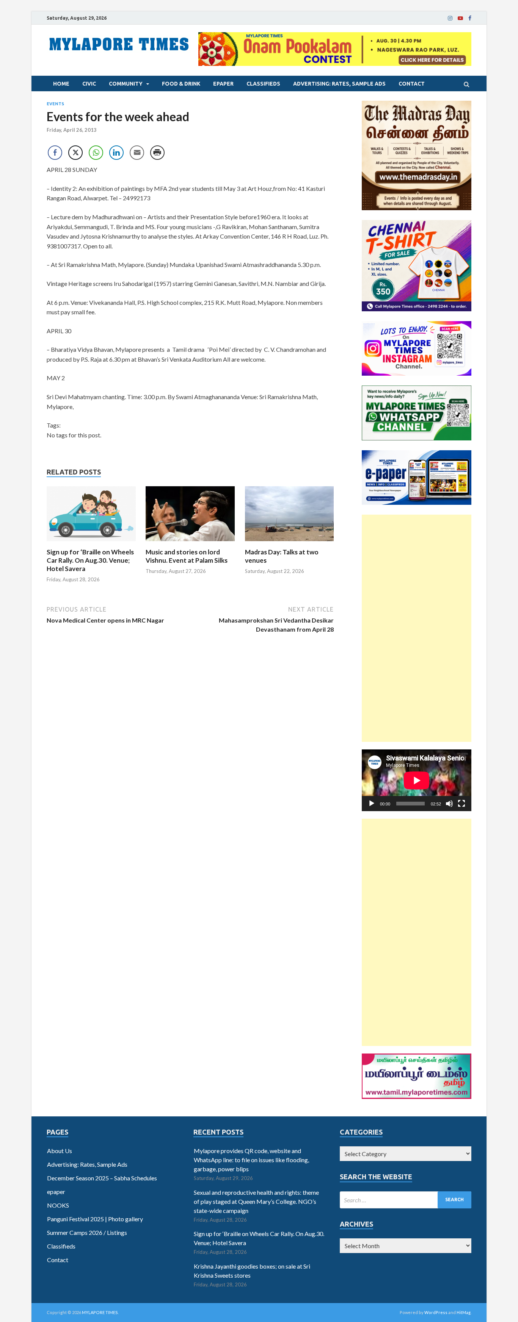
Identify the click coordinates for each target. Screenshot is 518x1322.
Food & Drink (181, 84)
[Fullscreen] (461, 803)
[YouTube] (460, 18)
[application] (416, 780)
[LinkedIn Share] (116, 152)
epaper (223, 84)
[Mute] (449, 803)
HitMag (464, 1312)
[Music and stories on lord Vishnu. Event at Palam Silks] (190, 543)
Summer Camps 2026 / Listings (87, 1232)
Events (55, 103)
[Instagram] (450, 18)
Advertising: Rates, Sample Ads (339, 84)
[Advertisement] (416, 628)
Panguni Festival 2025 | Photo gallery (95, 1218)
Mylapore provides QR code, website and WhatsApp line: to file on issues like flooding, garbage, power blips (251, 1159)
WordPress (435, 1312)
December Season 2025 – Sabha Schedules (102, 1178)
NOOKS (58, 1205)
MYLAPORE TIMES (100, 1312)
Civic (89, 84)
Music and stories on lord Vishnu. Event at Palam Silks (187, 556)
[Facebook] (469, 18)
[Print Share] (157, 152)
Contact (412, 84)
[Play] (371, 803)
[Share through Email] (137, 152)
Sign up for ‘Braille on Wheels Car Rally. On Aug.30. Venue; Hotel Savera (90, 560)
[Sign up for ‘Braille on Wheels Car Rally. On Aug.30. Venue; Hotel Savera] (91, 543)
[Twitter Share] (75, 152)
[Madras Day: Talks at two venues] (289, 543)
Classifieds (263, 84)
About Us (59, 1150)
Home (61, 84)
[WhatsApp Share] (96, 152)
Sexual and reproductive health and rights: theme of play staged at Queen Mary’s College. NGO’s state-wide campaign (256, 1201)
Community (126, 84)
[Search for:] (405, 1199)
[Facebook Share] (55, 152)
